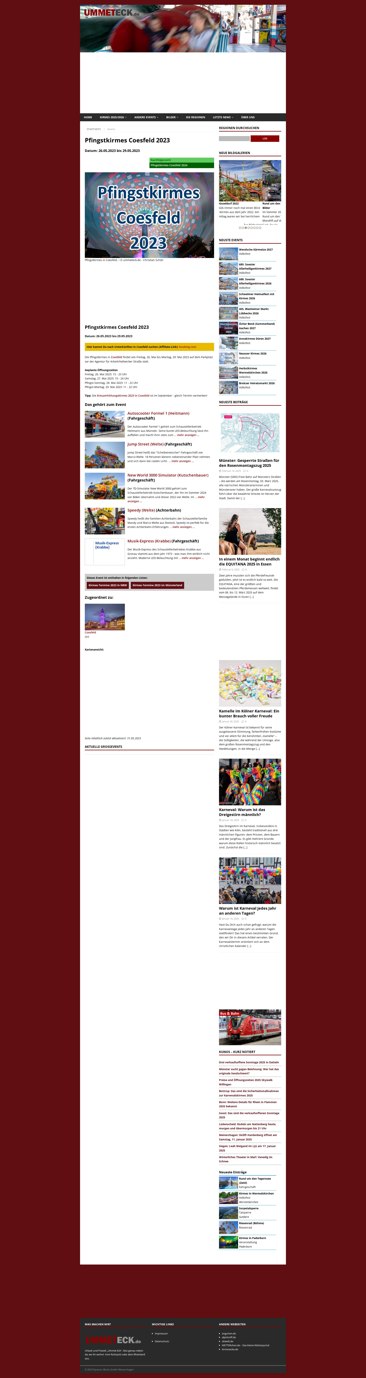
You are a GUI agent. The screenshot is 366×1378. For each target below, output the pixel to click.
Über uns (248, 117)
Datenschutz (162, 1341)
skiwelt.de (227, 1341)
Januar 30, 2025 (230, 721)
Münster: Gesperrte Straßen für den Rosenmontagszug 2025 (249, 463)
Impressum (161, 1333)
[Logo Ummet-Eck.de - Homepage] (113, 1346)
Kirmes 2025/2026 (112, 117)
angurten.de (229, 1333)
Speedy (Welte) (141, 510)
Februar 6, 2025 (230, 569)
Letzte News (222, 117)
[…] (243, 498)
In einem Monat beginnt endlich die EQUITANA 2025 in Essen (249, 561)
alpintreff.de (229, 1337)
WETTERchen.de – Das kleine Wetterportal (245, 1345)
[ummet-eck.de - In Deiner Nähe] (183, 50)
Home (88, 117)
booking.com (187, 347)
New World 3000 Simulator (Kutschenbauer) (168, 475)
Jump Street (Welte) (146, 444)
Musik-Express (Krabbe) (149, 541)
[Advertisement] (183, 82)
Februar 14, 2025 (231, 471)
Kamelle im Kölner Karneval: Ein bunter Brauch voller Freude (249, 713)
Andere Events (145, 117)
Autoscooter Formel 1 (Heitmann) (158, 413)
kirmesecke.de (230, 1349)
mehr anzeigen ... (188, 435)
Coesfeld (116, 357)
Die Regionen (195, 117)
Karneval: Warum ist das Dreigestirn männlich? (242, 812)
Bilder (171, 117)
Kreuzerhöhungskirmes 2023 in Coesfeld (123, 395)
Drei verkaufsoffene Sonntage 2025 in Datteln (249, 1062)
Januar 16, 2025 (230, 918)
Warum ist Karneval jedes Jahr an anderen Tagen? (247, 911)
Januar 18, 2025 (230, 820)
